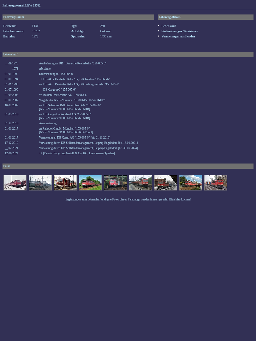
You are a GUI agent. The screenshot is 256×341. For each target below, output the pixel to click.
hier (178, 199)
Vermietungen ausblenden (178, 36)
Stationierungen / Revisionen (179, 31)
